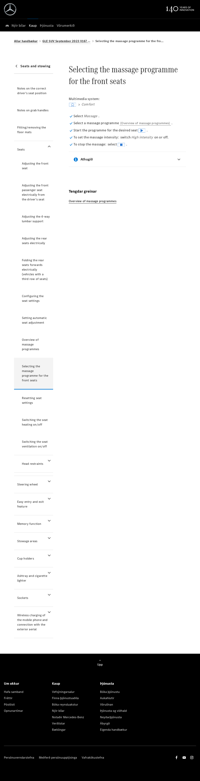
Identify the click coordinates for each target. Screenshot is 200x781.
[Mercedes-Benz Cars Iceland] (10, 9)
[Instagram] (191, 757)
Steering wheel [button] (27, 484)
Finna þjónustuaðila (65, 698)
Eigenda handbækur (113, 730)
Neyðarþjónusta (111, 717)
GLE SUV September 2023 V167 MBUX (66, 41)
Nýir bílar (58, 711)
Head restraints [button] (32, 464)
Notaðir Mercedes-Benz (68, 717)
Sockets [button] (22, 598)
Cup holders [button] (25, 558)
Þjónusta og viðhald (113, 711)
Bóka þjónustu (110, 692)
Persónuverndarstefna (19, 757)
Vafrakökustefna (93, 757)
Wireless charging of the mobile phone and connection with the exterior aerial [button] (32, 622)
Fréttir (8, 698)
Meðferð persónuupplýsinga (58, 757)
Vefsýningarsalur (63, 692)
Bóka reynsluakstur (65, 704)
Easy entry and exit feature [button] (30, 504)
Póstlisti (9, 704)
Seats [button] (21, 149)
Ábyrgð (105, 723)
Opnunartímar (13, 711)
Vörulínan (106, 704)
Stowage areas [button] (27, 541)
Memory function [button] (29, 524)
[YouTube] (184, 757)
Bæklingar (59, 730)
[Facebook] (176, 757)
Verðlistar (58, 723)
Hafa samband (13, 692)
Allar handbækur (26, 41)
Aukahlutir (107, 698)
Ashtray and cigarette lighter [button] (32, 578)
